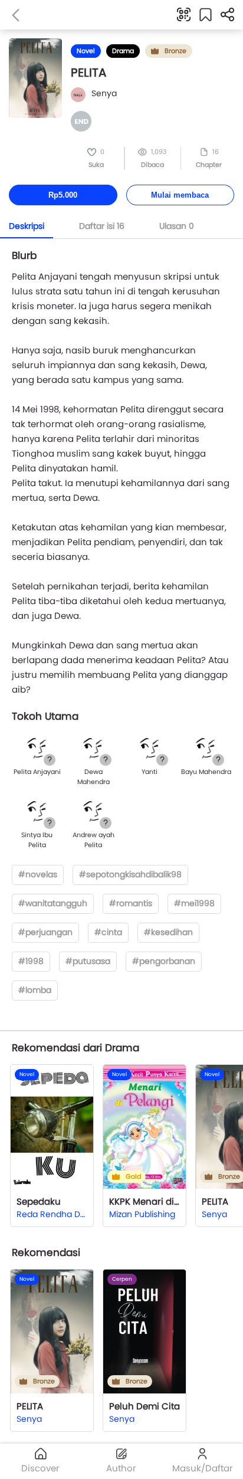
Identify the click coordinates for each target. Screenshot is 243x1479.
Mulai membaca (180, 195)
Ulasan (176, 226)
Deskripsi (26, 226)
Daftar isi (101, 226)
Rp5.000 (62, 195)
